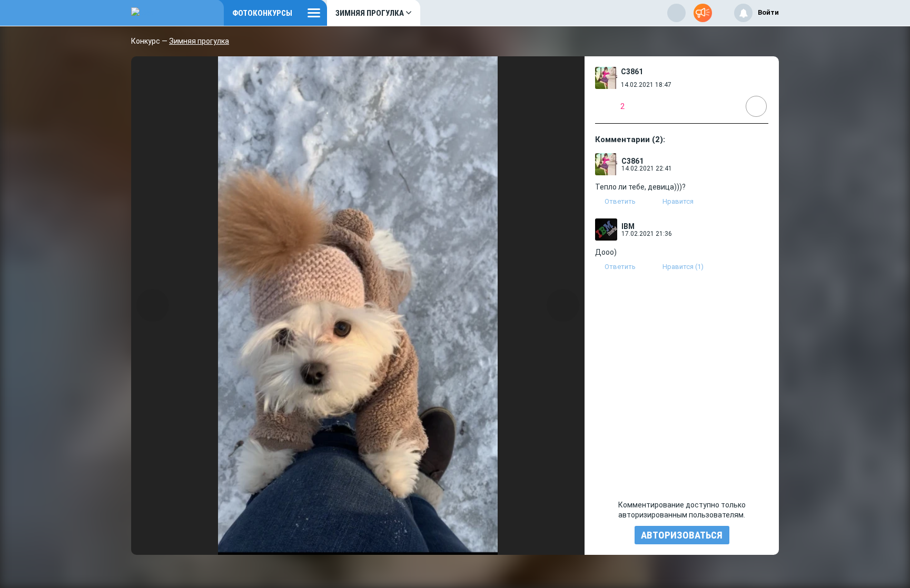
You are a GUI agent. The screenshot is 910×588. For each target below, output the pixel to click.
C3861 (632, 71)
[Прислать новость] (703, 13)
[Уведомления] (743, 13)
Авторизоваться (682, 535)
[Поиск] (676, 13)
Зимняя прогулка (199, 41)
